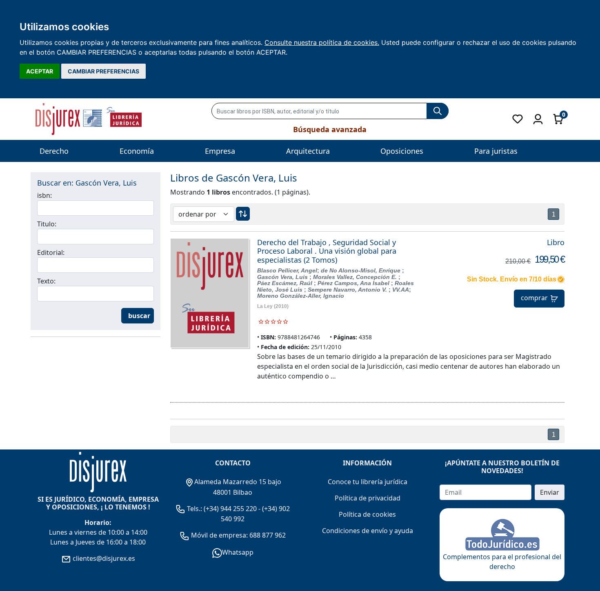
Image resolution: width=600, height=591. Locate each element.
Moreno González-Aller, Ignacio (300, 295)
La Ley (265, 306)
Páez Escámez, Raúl (285, 283)
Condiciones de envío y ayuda (367, 530)
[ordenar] (243, 214)
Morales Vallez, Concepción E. (355, 277)
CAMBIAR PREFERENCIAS (103, 71)
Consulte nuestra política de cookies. (321, 42)
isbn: (44, 195)
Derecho (54, 151)
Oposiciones (401, 151)
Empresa (220, 151)
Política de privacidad (367, 498)
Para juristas (496, 151)
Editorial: (50, 252)
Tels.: (194, 508)
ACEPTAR (39, 71)
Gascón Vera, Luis (283, 277)
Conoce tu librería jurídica (367, 481)
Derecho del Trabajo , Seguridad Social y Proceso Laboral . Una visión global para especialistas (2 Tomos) (326, 251)
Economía (137, 151)
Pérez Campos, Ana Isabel (354, 283)
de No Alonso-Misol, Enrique (361, 270)
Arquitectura (308, 151)
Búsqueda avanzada (330, 129)
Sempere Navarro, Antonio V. (348, 289)
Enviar (549, 492)
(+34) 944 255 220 (230, 508)
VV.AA (400, 289)
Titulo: (46, 223)
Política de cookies (367, 514)
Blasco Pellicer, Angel (287, 270)
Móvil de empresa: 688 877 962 (237, 535)
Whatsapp (237, 552)
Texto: (46, 281)
